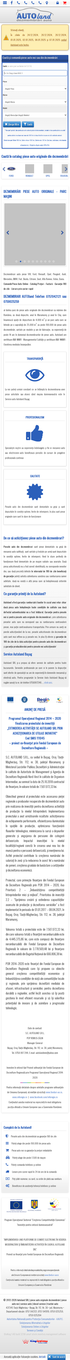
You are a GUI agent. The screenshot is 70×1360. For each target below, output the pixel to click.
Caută (29, 124)
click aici (48, 682)
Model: (5, 108)
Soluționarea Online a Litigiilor (34, 1326)
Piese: (5, 81)
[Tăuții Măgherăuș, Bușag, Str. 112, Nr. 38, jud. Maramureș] (47, 3)
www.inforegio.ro (19, 1097)
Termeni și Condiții (35, 1330)
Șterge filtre (13, 124)
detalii (42, 1356)
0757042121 (53, 296)
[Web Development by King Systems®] (35, 1341)
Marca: (5, 95)
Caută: (17, 66)
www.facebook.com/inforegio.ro (44, 1097)
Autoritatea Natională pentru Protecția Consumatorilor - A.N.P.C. (35, 1319)
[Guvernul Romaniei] (35, 1205)
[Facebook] (12, 3)
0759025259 (11, 301)
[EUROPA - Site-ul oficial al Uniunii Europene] (15, 1205)
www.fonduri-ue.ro (54, 1092)
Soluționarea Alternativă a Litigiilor (35, 1323)
